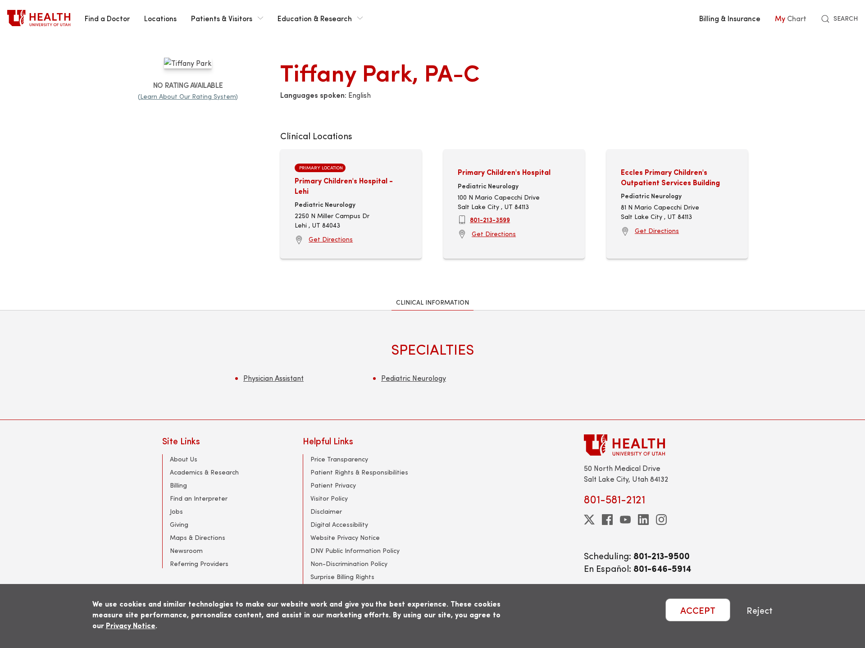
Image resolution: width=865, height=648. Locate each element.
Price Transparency (339, 459)
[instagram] (661, 519)
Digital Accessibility (339, 524)
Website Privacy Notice (345, 537)
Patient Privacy (333, 485)
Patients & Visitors (221, 18)
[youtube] (625, 519)
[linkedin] (643, 519)
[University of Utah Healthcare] (643, 445)
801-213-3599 (490, 219)
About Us (183, 459)
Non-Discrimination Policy (348, 563)
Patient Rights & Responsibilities (359, 472)
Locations (160, 18)
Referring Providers (199, 563)
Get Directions (331, 239)
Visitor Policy (329, 498)
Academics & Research (204, 472)
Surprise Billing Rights (342, 576)
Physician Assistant (273, 378)
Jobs (176, 511)
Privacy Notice (130, 625)
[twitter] (589, 519)
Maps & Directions (197, 537)
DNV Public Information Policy (355, 550)
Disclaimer (326, 511)
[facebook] (607, 519)
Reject (760, 610)
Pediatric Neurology (413, 378)
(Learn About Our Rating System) (188, 96)
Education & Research (315, 18)
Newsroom (186, 550)
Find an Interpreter (199, 498)
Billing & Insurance (729, 18)
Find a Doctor (107, 18)
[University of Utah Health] (38, 18)
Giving (179, 524)
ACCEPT (697, 610)
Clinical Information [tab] (432, 302)
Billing (178, 485)
